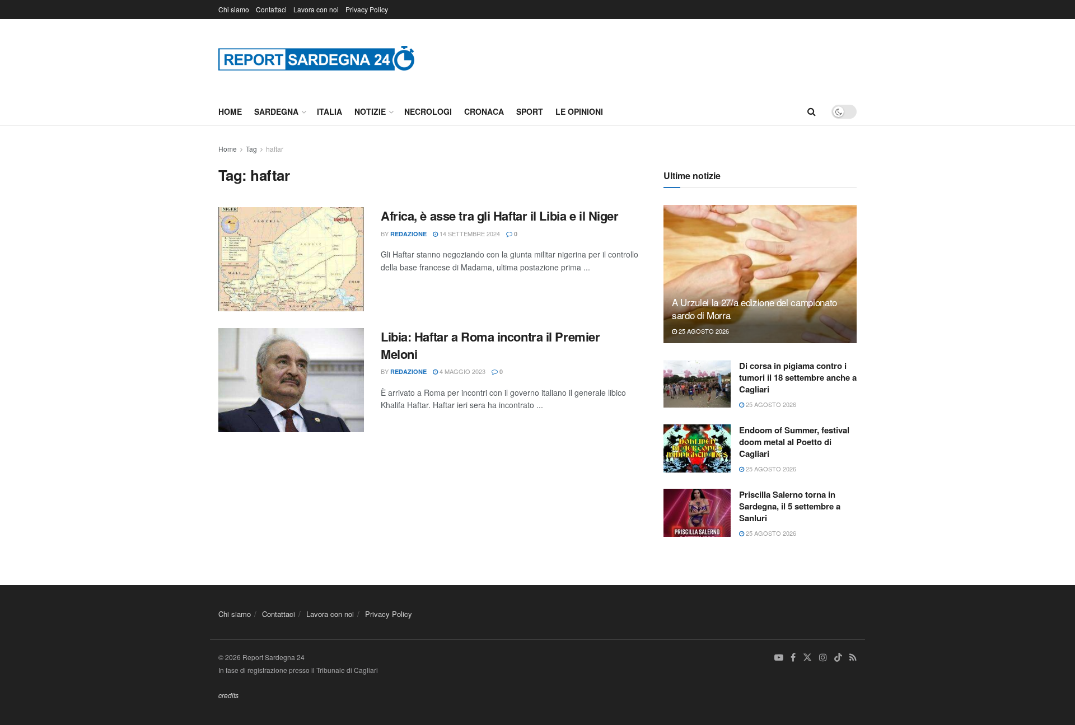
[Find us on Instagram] (823, 657)
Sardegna (276, 111)
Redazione (408, 234)
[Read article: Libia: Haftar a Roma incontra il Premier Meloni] (291, 380)
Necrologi (428, 111)
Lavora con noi (316, 9)
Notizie (370, 111)
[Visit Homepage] (316, 58)
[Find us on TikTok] (838, 658)
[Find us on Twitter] (807, 657)
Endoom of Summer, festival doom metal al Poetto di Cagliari (794, 442)
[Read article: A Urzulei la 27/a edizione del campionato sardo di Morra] (760, 274)
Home (230, 111)
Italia (329, 111)
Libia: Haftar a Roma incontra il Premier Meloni (490, 345)
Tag (251, 148)
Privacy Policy (366, 9)
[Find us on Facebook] (793, 657)
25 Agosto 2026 (703, 330)
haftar (274, 148)
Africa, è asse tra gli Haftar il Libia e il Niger (499, 215)
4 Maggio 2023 (461, 371)
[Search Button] (811, 111)
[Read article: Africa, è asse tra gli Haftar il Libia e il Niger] (291, 259)
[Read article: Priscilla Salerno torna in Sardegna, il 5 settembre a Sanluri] (697, 513)
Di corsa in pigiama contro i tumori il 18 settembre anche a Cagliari (798, 377)
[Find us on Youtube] (778, 657)
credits (228, 695)
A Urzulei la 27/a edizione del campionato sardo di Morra (754, 308)
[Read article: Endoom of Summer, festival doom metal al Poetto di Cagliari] (697, 448)
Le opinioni (579, 111)
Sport (529, 111)
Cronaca (484, 111)
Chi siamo (233, 9)
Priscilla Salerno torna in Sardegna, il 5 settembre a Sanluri (789, 506)
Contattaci (271, 9)
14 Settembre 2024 (469, 233)
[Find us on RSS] (853, 657)
